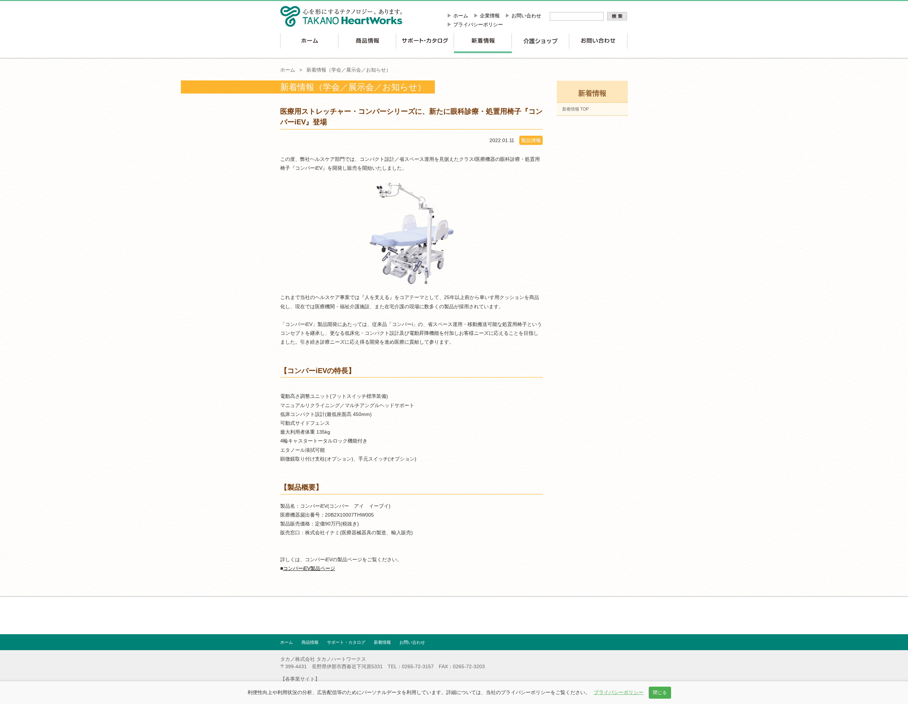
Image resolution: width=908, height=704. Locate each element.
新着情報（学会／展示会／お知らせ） (348, 70)
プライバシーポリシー (478, 24)
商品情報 (310, 642)
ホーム (460, 15)
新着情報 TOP (575, 109)
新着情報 (382, 642)
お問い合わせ (526, 15)
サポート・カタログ (346, 642)
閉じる (660, 692)
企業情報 (490, 15)
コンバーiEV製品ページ (309, 568)
